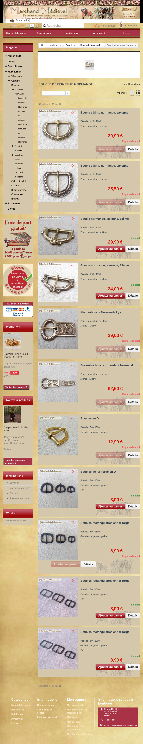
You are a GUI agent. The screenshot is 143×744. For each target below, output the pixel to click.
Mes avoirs (73, 717)
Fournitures (15, 66)
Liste (138, 95)
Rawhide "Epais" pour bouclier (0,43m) (15, 355)
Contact (13, 493)
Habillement (15, 71)
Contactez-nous (45, 705)
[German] (22, 25)
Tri (39, 93)
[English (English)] (11, 25)
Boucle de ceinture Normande (22, 102)
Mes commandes (76, 705)
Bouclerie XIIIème (19, 166)
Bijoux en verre (19, 190)
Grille (132, 95)
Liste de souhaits (106, 25)
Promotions (13, 326)
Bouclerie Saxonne (19, 148)
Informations (14, 475)
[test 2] (18, 280)
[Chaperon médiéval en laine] (12, 414)
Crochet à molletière (19, 174)
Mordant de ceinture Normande (22, 117)
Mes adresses (74, 722)
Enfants (15, 198)
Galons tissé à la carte (18, 183)
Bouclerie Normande (19, 91)
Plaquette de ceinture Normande (22, 135)
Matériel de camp (14, 58)
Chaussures (17, 194)
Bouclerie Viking (19, 157)
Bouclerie (16, 85)
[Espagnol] (18, 25)
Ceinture (15, 80)
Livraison (14, 482)
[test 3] (18, 309)
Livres (11, 208)
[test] (18, 239)
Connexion (131, 25)
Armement (14, 203)
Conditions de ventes (20, 488)
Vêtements (16, 76)
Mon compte (76, 699)
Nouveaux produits (18, 400)
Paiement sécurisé (19, 498)
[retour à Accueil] (42, 45)
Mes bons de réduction (79, 734)
